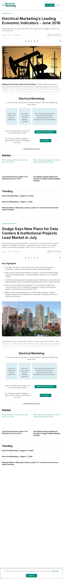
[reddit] (34, 41)
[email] (37, 41)
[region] (31, 573)
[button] (3, 5)
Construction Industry (9, 223)
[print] (60, 41)
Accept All (31, 575)
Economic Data (6, 13)
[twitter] (31, 41)
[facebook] (25, 41)
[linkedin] (28, 41)
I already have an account (31, 149)
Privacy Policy (55, 571)
